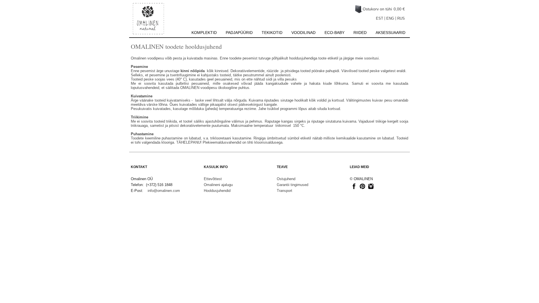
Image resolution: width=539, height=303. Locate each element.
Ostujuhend (286, 179)
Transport (284, 191)
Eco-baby (334, 32)
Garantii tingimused (292, 185)
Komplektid (204, 32)
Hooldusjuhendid (217, 191)
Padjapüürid (239, 32)
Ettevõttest (213, 179)
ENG (390, 18)
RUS (401, 18)
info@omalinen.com (164, 191)
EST (379, 18)
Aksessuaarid (390, 32)
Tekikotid (272, 32)
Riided (360, 32)
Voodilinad (303, 32)
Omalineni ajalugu (218, 185)
